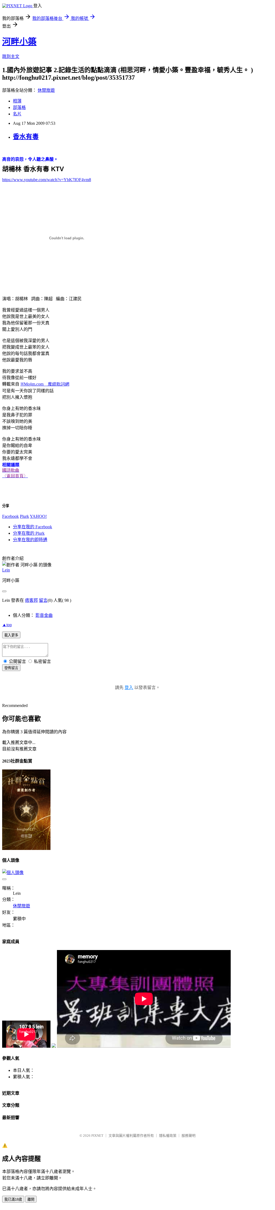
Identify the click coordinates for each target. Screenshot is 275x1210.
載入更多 (11, 635)
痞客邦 (31, 600)
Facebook (10, 516)
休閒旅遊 (46, 90)
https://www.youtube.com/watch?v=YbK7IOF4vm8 (46, 179)
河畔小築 (19, 41)
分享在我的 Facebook (32, 527)
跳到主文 (10, 56)
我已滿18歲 (13, 1199)
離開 (30, 1199)
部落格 (19, 107)
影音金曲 (44, 615)
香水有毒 (26, 136)
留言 (43, 600)
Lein (6, 570)
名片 (17, 114)
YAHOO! (38, 516)
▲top (7, 624)
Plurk (24, 516)
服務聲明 (189, 1136)
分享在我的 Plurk (29, 533)
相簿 (17, 101)
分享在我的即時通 (30, 539)
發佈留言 (11, 668)
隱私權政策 (167, 1136)
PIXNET (97, 1136)
